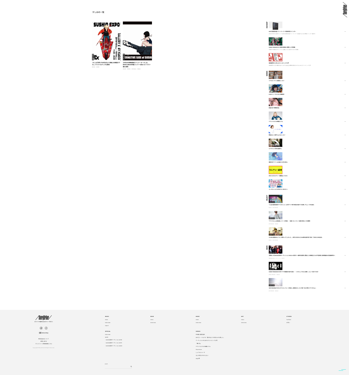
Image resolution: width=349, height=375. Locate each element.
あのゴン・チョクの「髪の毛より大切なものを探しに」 (210, 337)
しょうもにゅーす (200, 352)
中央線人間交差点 (200, 334)
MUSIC (278, 274)
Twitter (41, 328)
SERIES (198, 331)
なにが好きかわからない (202, 355)
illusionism (199, 349)
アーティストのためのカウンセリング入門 (206, 340)
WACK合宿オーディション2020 (114, 345)
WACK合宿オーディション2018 (114, 339)
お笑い (288, 322)
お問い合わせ (43, 341)
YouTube (288, 319)
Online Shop (45, 332)
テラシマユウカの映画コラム (203, 346)
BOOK (93, 67)
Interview (275, 207)
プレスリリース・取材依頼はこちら (43, 343)
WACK (139, 69)
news (97, 67)
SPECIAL (134, 69)
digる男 (198, 358)
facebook (46, 328)
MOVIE (276, 224)
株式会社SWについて (43, 338)
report (107, 325)
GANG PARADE (272, 274)
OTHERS (289, 316)
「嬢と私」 (198, 343)
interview (107, 322)
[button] (106, 41)
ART (242, 316)
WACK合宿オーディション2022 (277, 258)
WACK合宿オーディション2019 (114, 342)
